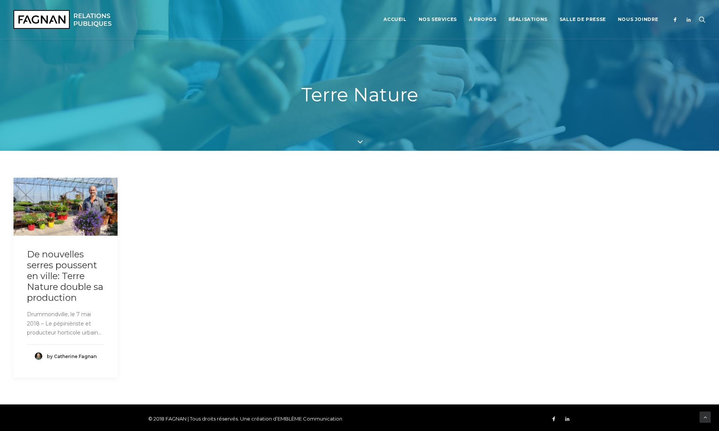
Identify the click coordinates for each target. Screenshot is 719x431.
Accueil (394, 19)
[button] (677, 19)
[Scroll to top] (705, 416)
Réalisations (528, 19)
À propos (483, 19)
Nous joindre (638, 19)
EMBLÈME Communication (309, 419)
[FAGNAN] (62, 19)
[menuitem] (395, 19)
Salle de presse (582, 19)
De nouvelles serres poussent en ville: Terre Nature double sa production (65, 276)
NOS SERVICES (438, 19)
